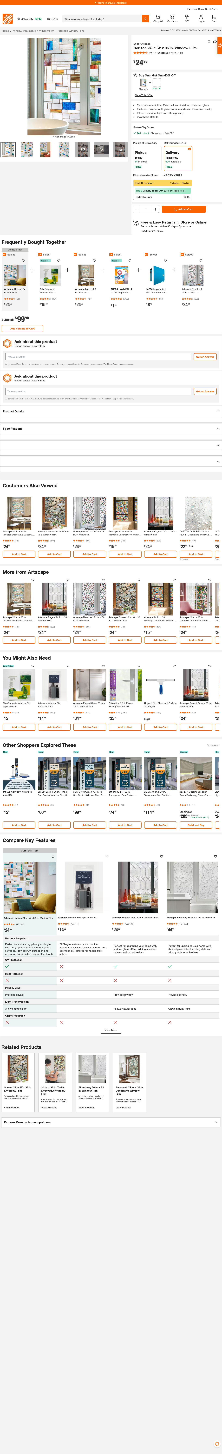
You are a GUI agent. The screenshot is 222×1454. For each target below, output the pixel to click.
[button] (111, 411)
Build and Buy (196, 824)
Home (5, 30)
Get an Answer (205, 356)
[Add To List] (209, 41)
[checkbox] (4, 254)
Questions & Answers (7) (170, 52)
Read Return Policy (152, 230)
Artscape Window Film (71, 30)
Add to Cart (185, 209)
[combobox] (102, 18)
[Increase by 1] (155, 209)
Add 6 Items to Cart (22, 328)
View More (111, 1029)
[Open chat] (219, 45)
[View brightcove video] (101, 149)
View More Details (147, 116)
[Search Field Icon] (145, 18)
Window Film (46, 30)
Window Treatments (24, 30)
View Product (12, 1107)
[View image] (8, 149)
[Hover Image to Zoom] (64, 86)
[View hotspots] (82, 149)
